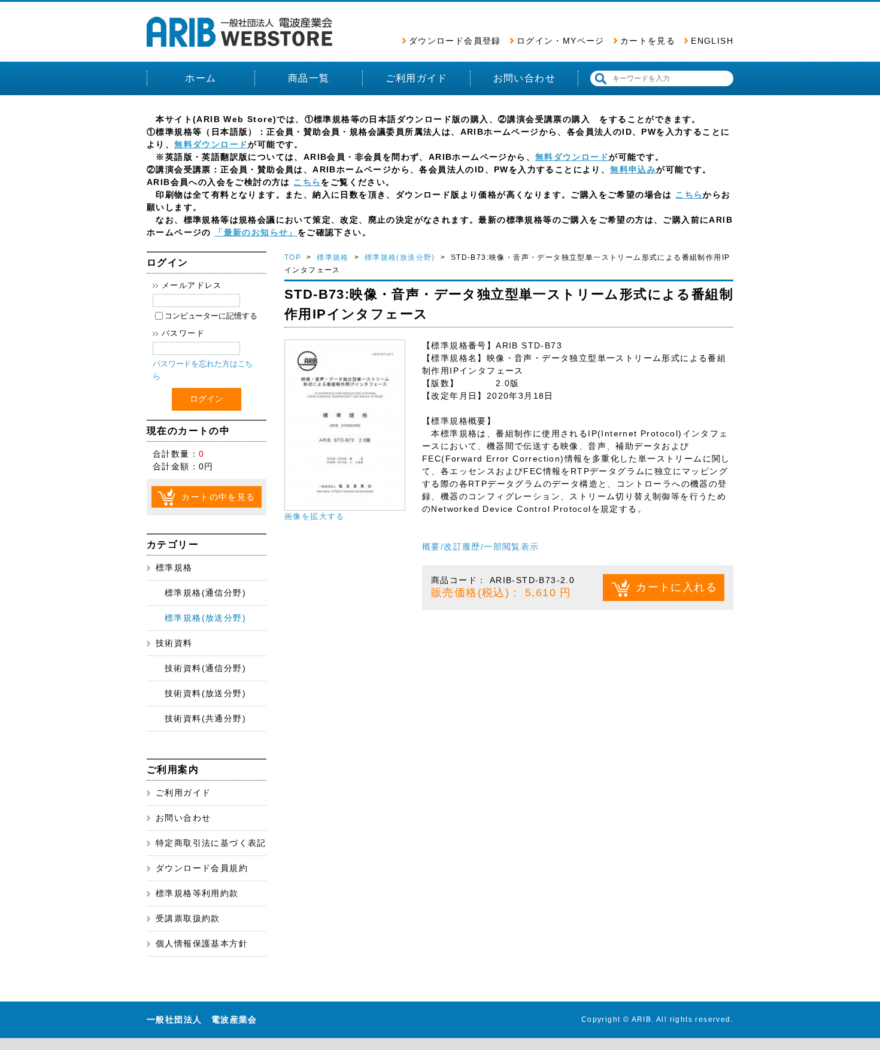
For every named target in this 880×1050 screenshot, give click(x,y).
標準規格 (174, 567)
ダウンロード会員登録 (455, 40)
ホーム (200, 78)
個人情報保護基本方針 (202, 943)
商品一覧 (309, 78)
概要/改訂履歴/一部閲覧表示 (480, 546)
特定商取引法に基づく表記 (211, 843)
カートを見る (647, 40)
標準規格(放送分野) (205, 618)
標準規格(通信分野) (205, 592)
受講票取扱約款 (188, 918)
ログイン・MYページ (561, 40)
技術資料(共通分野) (205, 718)
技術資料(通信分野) (205, 668)
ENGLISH (712, 40)
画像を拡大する (314, 516)
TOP (292, 257)
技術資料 (174, 643)
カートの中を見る (218, 497)
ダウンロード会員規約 (202, 868)
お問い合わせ (524, 78)
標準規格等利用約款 (197, 893)
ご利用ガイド (417, 78)
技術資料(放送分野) (205, 693)
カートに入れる (676, 587)
